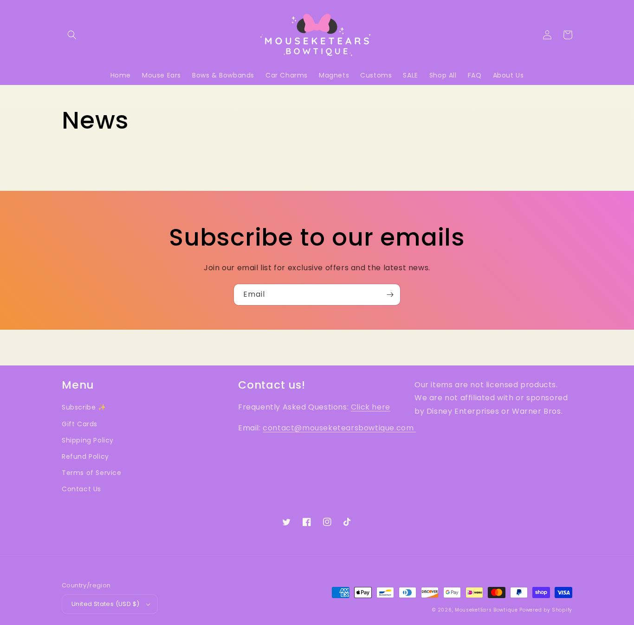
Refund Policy (85, 456)
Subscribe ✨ (84, 407)
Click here (370, 407)
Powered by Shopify (545, 609)
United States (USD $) (105, 603)
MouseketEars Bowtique (486, 609)
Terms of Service (92, 472)
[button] (72, 35)
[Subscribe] (390, 295)
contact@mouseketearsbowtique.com (339, 428)
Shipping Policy (88, 440)
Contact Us (81, 489)
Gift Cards (79, 424)
